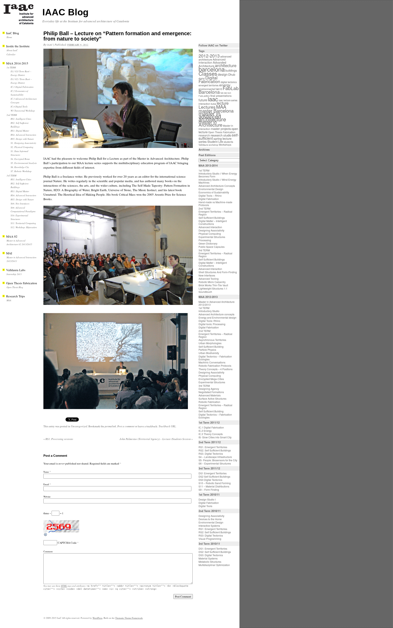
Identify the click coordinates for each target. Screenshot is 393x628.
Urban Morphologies (210, 343)
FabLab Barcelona (219, 90)
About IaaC (12, 50)
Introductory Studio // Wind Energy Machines (217, 181)
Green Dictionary (208, 243)
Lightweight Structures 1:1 (213, 288)
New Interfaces (207, 275)
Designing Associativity (211, 230)
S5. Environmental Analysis (24, 163)
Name (46, 471)
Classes (208, 73)
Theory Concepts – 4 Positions (216, 369)
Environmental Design (211, 189)
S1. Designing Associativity (23, 142)
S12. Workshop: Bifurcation (24, 227)
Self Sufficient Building (211, 346)
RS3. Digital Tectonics (211, 453)
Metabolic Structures (210, 561)
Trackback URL (167, 426)
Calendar (11, 54)
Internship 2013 (14, 274)
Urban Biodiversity (209, 353)
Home (9, 37)
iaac (50, 44)
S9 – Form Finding (209, 489)
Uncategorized (79, 426)
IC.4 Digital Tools (19, 106)
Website (47, 496)
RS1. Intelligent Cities (21, 118)
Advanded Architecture (212, 64)
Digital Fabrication (209, 79)
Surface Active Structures (212, 398)
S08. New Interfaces (20, 203)
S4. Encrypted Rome (20, 158)
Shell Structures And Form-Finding (218, 272)
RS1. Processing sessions (58, 439)
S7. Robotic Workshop (21, 171)
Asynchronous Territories (212, 340)
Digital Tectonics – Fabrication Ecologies (215, 358)
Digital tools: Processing (212, 324)
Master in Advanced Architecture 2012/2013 (217, 303)
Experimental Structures (212, 237)
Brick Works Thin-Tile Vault (213, 285)
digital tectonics (229, 82)
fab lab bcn (225, 92)
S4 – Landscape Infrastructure (215, 457)
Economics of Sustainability (214, 192)
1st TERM (11, 67)
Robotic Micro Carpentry (212, 282)
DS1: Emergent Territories (213, 548)
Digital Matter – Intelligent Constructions (213, 222)
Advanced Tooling (209, 278)
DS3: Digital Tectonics (211, 555)
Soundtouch (205, 291)
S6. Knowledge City (20, 167)
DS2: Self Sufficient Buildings (215, 552)
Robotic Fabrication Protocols (215, 365)
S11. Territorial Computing (23, 223)
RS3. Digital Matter (20, 130)
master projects (221, 128)
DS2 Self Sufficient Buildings (214, 476)
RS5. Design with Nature (22, 138)
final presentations (221, 96)
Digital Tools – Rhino (210, 195)
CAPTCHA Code (67, 543)
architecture (225, 65)
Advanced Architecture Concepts (217, 185)
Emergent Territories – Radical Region (215, 213)
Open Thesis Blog (15, 287)
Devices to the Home (210, 519)
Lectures (207, 107)
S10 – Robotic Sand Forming (215, 483)
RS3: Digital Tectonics (211, 535)
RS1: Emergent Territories (213, 529)
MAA (9, 300)
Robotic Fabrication (209, 402)
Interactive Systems (209, 525)
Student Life (215, 141)
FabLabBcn (204, 95)
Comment (48, 551)
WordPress (97, 617)
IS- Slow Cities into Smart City (215, 437)
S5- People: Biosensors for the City (218, 460)
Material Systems (208, 558)
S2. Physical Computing (22, 147)
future (203, 99)
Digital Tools (205, 506)
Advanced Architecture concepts (216, 314)
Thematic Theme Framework (129, 617)
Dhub (231, 74)
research (204, 135)
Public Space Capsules (212, 246)
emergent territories (209, 85)
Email (46, 484)
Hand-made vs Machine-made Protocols (215, 203)
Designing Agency (209, 388)
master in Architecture (210, 123)
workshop (213, 144)
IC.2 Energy (205, 430)
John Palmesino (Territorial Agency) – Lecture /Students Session (156, 439)
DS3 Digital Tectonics (210, 479)
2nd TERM (12, 114)
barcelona (212, 69)
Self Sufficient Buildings (212, 217)
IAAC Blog (65, 12)
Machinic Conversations (212, 362)
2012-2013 (209, 55)
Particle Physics (207, 349)
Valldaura (203, 144)
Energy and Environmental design (217, 317)
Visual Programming (210, 538)
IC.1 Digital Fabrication (22, 86)
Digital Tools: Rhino (209, 320)
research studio (221, 135)
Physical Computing (210, 233)
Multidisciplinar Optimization (214, 565)
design (223, 74)
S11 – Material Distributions (214, 486)
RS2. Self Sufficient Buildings (215, 450)
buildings (231, 70)
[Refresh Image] (45, 535)
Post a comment (125, 426)
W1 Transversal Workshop (23, 110)
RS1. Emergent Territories (213, 447)
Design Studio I (207, 499)
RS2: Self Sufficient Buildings (215, 532)
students (228, 141)
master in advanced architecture (212, 116)
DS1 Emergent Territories (213, 473)
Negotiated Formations (211, 392)
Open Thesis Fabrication (221, 132)
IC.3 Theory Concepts (211, 434)
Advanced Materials (210, 395)
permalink (110, 426)
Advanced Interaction (212, 60)
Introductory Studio (209, 311)
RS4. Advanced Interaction (23, 134)
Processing (205, 240)
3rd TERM (11, 175)
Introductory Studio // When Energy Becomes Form (218, 175)
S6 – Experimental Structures (215, 463)
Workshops (225, 144)
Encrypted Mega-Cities (211, 379)
